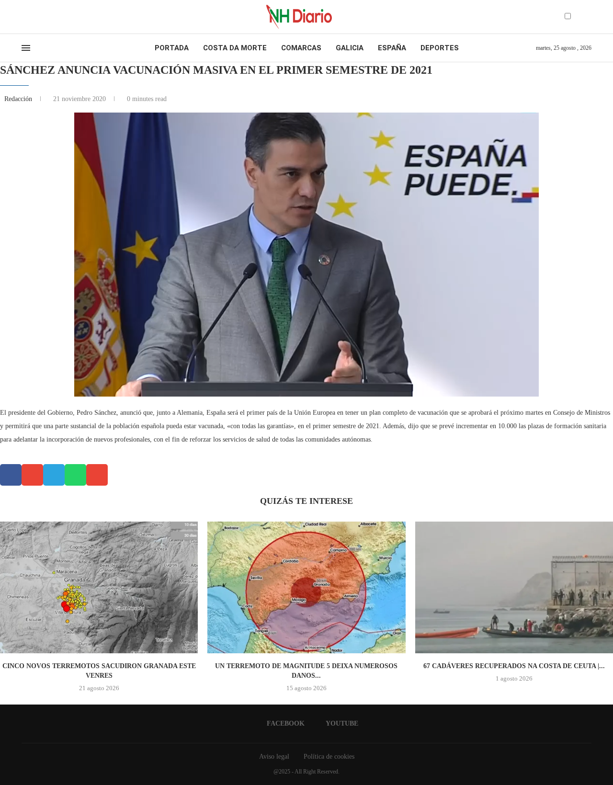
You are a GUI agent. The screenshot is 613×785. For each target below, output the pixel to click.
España (392, 48)
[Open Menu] (26, 48)
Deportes (439, 48)
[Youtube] (33, 17)
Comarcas (301, 48)
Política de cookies (329, 756)
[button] (11, 475)
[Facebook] (25, 17)
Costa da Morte (235, 48)
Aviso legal (274, 756)
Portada (172, 48)
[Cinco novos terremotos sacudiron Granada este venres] (99, 588)
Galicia (349, 48)
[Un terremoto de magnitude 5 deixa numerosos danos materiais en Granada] (306, 588)
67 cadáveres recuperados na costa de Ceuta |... (514, 666)
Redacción (19, 98)
